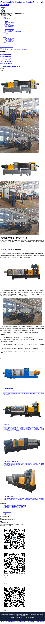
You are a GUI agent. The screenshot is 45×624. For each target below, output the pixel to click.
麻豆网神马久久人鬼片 (25, 621)
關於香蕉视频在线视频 (7, 510)
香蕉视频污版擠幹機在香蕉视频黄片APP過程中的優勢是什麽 (14, 505)
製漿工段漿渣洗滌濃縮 (5, 54)
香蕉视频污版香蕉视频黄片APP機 (7, 249)
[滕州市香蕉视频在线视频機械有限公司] (2, 12)
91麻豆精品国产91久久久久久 (23, 622)
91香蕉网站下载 (7, 621)
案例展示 (4, 514)
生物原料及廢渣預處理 (22, 49)
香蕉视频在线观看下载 (34, 621)
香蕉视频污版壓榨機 (39, 45)
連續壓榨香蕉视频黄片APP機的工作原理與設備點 (12, 508)
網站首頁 (7, 49)
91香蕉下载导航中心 (13, 49)
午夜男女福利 (14, 622)
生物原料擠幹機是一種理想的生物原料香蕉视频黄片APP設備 (14, 506)
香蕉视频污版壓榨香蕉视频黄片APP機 (28, 45)
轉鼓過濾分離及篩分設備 (6, 63)
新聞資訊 (4, 513)
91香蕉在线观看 (8, 622)
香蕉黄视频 (12, 621)
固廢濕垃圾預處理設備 (5, 56)
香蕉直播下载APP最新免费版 (34, 622)
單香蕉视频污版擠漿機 (8, 356)
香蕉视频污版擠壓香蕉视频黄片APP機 (13, 45)
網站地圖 (27, 617)
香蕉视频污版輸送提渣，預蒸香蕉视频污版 (10, 66)
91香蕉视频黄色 (18, 621)
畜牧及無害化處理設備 (5, 61)
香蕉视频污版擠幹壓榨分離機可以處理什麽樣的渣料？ (13, 507)
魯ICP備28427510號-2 (19, 617)
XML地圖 (32, 617)
